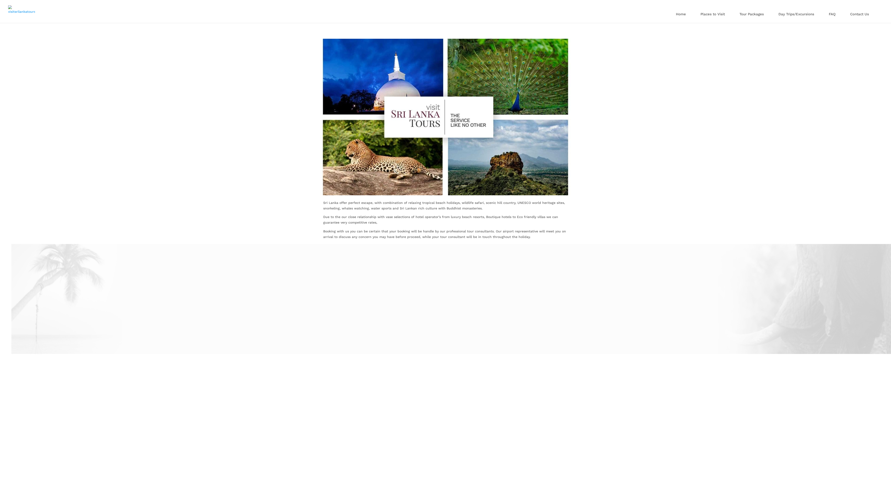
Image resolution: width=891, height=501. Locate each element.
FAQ (832, 14)
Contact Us (859, 14)
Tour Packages (751, 14)
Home (681, 14)
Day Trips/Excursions (796, 14)
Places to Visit (713, 14)
